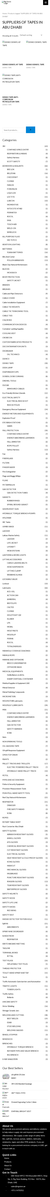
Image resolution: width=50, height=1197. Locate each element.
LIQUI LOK (11, 193)
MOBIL (10, 627)
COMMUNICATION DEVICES (14, 324)
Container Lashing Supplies (13, 329)
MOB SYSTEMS (13, 551)
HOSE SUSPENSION (15, 567)
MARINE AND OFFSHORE (13, 660)
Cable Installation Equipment (13, 302)
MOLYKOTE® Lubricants (12, 701)
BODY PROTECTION (11, 277)
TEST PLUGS (7, 961)
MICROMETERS (9, 696)
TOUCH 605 (12, 224)
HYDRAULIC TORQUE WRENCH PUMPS (18, 513)
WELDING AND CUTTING (13, 1015)
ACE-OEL (11, 591)
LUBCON (10, 201)
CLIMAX (10, 181)
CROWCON (7, 338)
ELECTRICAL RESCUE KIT (17, 401)
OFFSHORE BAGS (14, 667)
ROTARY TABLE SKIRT (11, 822)
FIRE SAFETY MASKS (15, 809)
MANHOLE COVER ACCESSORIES (16, 651)
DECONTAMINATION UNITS (14, 346)
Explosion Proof (8, 418)
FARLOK (10, 185)
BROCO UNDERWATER (16, 663)
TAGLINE (6, 948)
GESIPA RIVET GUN (10, 509)
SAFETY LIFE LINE (10, 903)
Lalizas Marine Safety (10, 535)
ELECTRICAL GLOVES (16, 854)
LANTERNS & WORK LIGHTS (14, 555)
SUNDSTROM (8, 936)
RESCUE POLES (13, 405)
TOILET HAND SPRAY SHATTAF (15, 973)
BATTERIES (7, 249)
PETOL (5, 775)
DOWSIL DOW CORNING (13, 376)
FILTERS (5, 463)
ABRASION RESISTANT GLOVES (20, 834)
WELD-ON (11, 228)
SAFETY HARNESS (14, 729)
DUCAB (5, 385)
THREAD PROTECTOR (11, 968)
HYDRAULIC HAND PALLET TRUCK (21, 771)
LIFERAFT (11, 547)
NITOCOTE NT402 (14, 209)
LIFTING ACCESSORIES (12, 559)
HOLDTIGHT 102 (14, 615)
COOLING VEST (9, 333)
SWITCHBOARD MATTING (13, 944)
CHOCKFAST (12, 177)
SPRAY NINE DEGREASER (12, 931)
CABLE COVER (8, 298)
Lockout (5, 584)
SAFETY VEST (8, 915)
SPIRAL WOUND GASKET (17, 505)
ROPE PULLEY (13, 446)
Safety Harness (13, 158)
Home (4, 13)
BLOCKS (5, 269)
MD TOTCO (12, 240)
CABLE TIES (7, 316)
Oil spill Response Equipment (13, 750)
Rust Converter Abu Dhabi (12, 826)
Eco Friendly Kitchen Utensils (13, 393)
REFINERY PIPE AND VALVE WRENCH (22, 1051)
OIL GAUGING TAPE (10, 746)
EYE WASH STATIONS (11, 423)
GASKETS (6, 497)
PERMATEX (12, 213)
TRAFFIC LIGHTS (9, 986)
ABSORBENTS (13, 927)
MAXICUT (11, 866)
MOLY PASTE (12, 631)
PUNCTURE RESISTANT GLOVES (20, 878)
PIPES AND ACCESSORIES (13, 780)
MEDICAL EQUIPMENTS (12, 671)
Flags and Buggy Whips (11, 476)
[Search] (30, 130)
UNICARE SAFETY (9, 1002)
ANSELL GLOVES (14, 838)
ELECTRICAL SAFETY (11, 398)
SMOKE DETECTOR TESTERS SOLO (17, 919)
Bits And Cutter (8, 257)
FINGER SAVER (8, 467)
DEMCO (5, 359)
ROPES (5, 818)
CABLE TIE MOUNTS (11, 307)
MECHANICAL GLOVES (16, 870)
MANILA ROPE (8, 655)
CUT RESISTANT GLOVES (17, 850)
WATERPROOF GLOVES (17, 889)
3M (3, 146)
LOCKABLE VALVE (9, 579)
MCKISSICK (12, 273)
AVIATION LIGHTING (11, 244)
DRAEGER (11, 805)
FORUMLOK (12, 189)
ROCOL (10, 216)
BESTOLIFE (12, 603)
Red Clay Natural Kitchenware (14, 797)
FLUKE (5, 480)
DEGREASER (7, 351)
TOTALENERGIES (14, 646)
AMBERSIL (11, 599)
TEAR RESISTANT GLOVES (18, 885)
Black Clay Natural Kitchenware (14, 265)
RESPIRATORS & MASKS (17, 154)
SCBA (9, 733)
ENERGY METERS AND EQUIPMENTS (18, 414)
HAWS (9, 426)
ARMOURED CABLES (15, 389)
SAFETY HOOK (8, 898)
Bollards (10, 997)
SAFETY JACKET (14, 280)
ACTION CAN (12, 595)
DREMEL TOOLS (9, 381)
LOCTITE (11, 197)
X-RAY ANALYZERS (10, 1059)
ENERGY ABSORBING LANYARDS (20, 438)
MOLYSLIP (11, 635)
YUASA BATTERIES (15, 252)
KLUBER (10, 619)
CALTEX (10, 607)
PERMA (10, 639)
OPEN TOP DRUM (9, 755)
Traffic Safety (7, 994)
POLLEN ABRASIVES (15, 260)
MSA (4, 710)
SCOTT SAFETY (13, 161)
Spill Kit (5, 924)
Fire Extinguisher (9, 472)
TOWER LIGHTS (13, 989)
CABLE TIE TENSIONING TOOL (15, 311)
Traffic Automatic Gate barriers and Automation (21, 982)
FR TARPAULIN (8, 485)
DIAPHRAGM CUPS (10, 372)
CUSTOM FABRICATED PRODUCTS (17, 342)
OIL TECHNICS (13, 354)
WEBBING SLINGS (14, 575)
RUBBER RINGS (13, 501)
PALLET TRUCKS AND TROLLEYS (16, 764)
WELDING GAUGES (15, 1030)
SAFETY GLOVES (9, 831)
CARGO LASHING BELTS (17, 563)
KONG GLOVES (13, 862)
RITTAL (10, 956)
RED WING (11, 910)
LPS (8, 623)
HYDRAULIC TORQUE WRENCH (20, 1047)
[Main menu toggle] (45, 2)
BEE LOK (10, 169)
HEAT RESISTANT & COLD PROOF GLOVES (25, 858)
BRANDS (6, 285)
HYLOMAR (6, 518)
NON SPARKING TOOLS (12, 742)
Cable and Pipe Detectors (12, 294)
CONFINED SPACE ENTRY (18, 150)
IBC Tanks (6, 522)
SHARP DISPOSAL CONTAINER (20, 679)
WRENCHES (7, 1044)
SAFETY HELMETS (10, 894)
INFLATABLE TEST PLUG (17, 964)
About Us (8, 1166)
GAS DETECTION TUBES (17, 493)
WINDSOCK (7, 1039)
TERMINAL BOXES (10, 953)
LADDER (6, 531)
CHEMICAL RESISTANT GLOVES (20, 846)
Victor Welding (8, 1006)
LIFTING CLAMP (14, 571)
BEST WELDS (12, 1019)
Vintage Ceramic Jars (10, 1011)
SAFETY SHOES (8, 907)
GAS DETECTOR (9, 489)
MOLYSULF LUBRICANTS (12, 705)
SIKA (9, 220)
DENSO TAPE (8, 363)
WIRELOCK (11, 232)
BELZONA (11, 173)
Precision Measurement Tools (14, 789)
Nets (4, 737)
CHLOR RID (7, 320)
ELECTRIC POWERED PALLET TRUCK (22, 767)
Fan (3, 454)
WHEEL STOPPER (9, 1035)
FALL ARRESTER (13, 442)
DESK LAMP (7, 368)
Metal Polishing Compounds (13, 692)
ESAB (9, 1022)
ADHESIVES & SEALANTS (12, 166)
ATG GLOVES (12, 842)
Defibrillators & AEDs (15, 675)
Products (7, 1162)
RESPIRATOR (7, 802)
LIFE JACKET (12, 543)
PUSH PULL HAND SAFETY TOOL (16, 793)
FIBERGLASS (7, 458)
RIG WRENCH (12, 1055)
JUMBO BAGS (8, 527)
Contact (7, 1169)
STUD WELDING (14, 1026)
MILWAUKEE (12, 874)
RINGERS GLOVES (14, 881)
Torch (4, 977)
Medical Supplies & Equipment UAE (16, 683)
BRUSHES (6, 289)
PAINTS (5, 759)
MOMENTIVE (12, 205)
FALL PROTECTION (10, 430)
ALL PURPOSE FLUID (11, 237)
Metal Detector (8, 688)
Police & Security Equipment (13, 784)
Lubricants (6, 588)
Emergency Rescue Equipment (14, 409)
